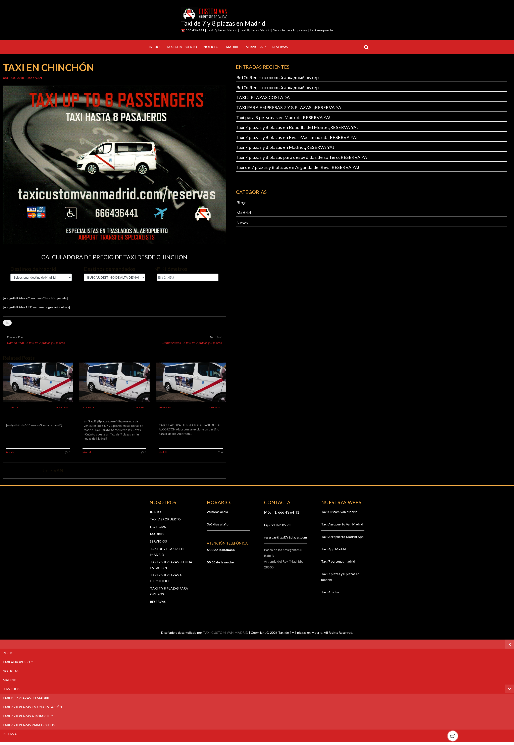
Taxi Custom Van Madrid (339, 512)
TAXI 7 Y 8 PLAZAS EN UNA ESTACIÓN (32, 707)
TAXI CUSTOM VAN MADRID (226, 632)
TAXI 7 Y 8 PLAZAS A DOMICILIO (28, 716)
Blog (241, 202)
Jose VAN (34, 78)
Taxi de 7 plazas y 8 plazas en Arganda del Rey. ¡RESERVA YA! (298, 167)
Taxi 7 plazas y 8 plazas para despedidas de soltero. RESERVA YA (301, 157)
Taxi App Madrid (333, 549)
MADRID (233, 47)
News (242, 222)
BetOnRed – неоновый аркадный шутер (277, 77)
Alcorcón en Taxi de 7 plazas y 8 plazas (189, 416)
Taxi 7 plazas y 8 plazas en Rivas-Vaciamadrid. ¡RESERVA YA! (297, 137)
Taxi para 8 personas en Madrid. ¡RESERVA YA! (283, 117)
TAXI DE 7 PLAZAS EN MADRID (27, 698)
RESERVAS (280, 47)
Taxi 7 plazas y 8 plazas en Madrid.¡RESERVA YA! (285, 147)
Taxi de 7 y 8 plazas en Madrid (223, 23)
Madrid (19, 323)
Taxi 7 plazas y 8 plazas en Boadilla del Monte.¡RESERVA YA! (297, 127)
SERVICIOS (254, 47)
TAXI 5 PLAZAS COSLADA (263, 97)
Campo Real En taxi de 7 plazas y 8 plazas (36, 342)
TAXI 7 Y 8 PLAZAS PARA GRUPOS (29, 725)
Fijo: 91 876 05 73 (277, 525)
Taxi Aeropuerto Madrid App (342, 537)
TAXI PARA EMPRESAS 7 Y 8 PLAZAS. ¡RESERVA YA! (289, 107)
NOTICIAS (211, 47)
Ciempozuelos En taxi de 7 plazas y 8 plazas (192, 342)
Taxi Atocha (330, 592)
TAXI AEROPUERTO (181, 47)
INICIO (154, 47)
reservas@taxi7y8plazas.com (285, 537)
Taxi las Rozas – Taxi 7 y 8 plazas (113, 413)
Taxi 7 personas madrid (338, 561)
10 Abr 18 (12, 407)
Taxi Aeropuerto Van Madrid (342, 524)
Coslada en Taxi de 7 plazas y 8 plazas (35, 416)
